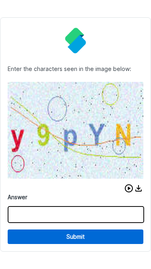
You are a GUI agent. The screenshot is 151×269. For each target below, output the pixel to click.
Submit (75, 236)
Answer (17, 197)
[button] (129, 188)
